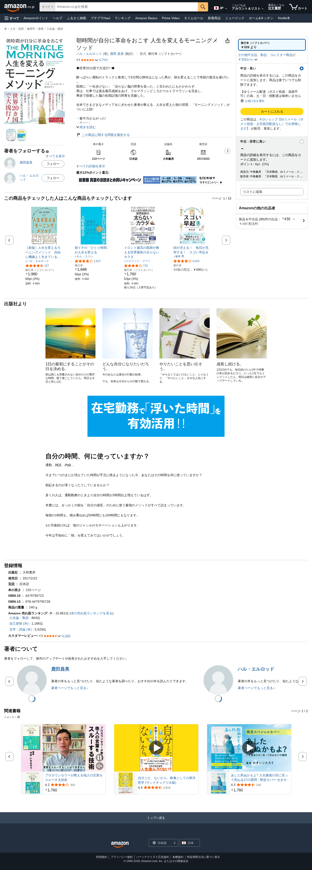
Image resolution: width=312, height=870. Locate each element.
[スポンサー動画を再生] (156, 748)
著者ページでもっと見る (68, 688)
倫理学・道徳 (35, 28)
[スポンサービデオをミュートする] (99, 766)
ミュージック (234, 18)
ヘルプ (57, 18)
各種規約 (177, 857)
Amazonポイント (36, 18)
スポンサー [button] (10, 717)
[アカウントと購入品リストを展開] (263, 8)
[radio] (272, 44)
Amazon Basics (146, 18)
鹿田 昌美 (117, 54)
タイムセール (193, 18)
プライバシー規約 (122, 857)
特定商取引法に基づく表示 (203, 857)
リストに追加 (252, 192)
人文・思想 (17, 28)
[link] (44, 252)
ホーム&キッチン (261, 18)
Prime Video (171, 18)
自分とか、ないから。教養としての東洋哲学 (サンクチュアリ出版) (167, 780)
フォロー (53, 164)
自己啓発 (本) (19, 623)
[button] (12, 18)
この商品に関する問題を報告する (106, 135)
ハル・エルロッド (89, 54)
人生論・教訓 (55, 28)
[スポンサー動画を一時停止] (99, 758)
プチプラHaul (100, 18)
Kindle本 (284, 18)
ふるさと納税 (76, 18)
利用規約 (101, 857)
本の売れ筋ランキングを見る (91, 613)
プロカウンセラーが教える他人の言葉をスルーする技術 (74, 777)
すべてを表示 (55, 156)
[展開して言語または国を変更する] (226, 8)
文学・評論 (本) (20, 629)
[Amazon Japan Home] (120, 844)
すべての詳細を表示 (90, 166)
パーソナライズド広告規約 (152, 857)
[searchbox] (126, 7)
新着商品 (214, 18)
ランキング (123, 18)
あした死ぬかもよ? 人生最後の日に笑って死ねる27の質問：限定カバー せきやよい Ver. (260, 777)
